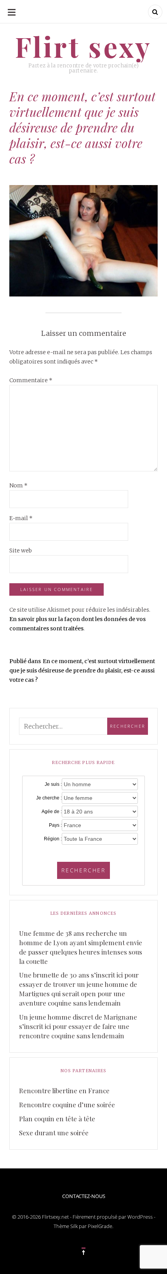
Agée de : (52, 811)
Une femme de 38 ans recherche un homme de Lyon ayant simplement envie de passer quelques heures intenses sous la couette (80, 947)
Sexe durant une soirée (54, 1132)
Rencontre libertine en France (64, 1090)
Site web (20, 550)
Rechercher (83, 870)
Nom (18, 485)
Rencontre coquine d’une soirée (67, 1104)
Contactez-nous (83, 1196)
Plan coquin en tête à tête (57, 1118)
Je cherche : (49, 798)
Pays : (55, 825)
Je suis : (53, 784)
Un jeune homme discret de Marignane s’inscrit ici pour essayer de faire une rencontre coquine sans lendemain (78, 1026)
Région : (53, 839)
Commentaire (30, 380)
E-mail (21, 518)
